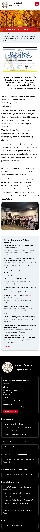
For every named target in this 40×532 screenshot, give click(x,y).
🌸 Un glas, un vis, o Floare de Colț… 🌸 (17, 295)
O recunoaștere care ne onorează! (16, 306)
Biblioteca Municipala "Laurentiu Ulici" (18, 427)
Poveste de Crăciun (11, 507)
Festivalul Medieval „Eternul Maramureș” (19, 500)
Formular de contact (10, 411)
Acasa (4, 34)
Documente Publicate (12, 447)
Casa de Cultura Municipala (14, 431)
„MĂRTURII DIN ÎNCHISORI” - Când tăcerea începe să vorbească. (19, 246)
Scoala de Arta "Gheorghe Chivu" (16, 434)
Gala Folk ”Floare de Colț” (13, 497)
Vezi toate (7, 346)
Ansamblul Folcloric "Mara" (14, 424)
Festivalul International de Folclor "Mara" (19, 493)
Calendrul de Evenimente (13, 525)
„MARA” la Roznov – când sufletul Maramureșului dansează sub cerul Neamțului (20, 336)
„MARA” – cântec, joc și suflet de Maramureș (19, 317)
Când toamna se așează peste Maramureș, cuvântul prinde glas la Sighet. (19, 259)
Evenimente (13, 34)
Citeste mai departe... (10, 275)
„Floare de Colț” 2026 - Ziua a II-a (15, 279)
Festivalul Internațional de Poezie (16, 503)
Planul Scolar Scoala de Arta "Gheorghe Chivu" (21, 474)
